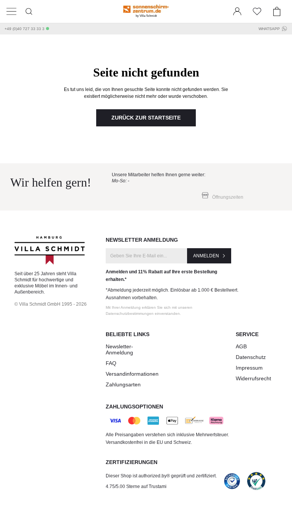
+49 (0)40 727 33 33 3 (24, 29)
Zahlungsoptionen (134, 407)
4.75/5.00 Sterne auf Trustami (136, 486)
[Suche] (29, 11)
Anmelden (206, 255)
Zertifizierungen (131, 462)
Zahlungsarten (123, 384)
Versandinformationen (132, 374)
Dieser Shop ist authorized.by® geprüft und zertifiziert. (161, 476)
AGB (241, 346)
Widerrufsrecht (253, 378)
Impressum (249, 368)
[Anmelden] (237, 11)
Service (247, 334)
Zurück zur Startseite (146, 118)
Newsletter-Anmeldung (119, 349)
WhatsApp (269, 29)
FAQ (111, 363)
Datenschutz (251, 357)
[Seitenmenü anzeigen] (11, 11)
